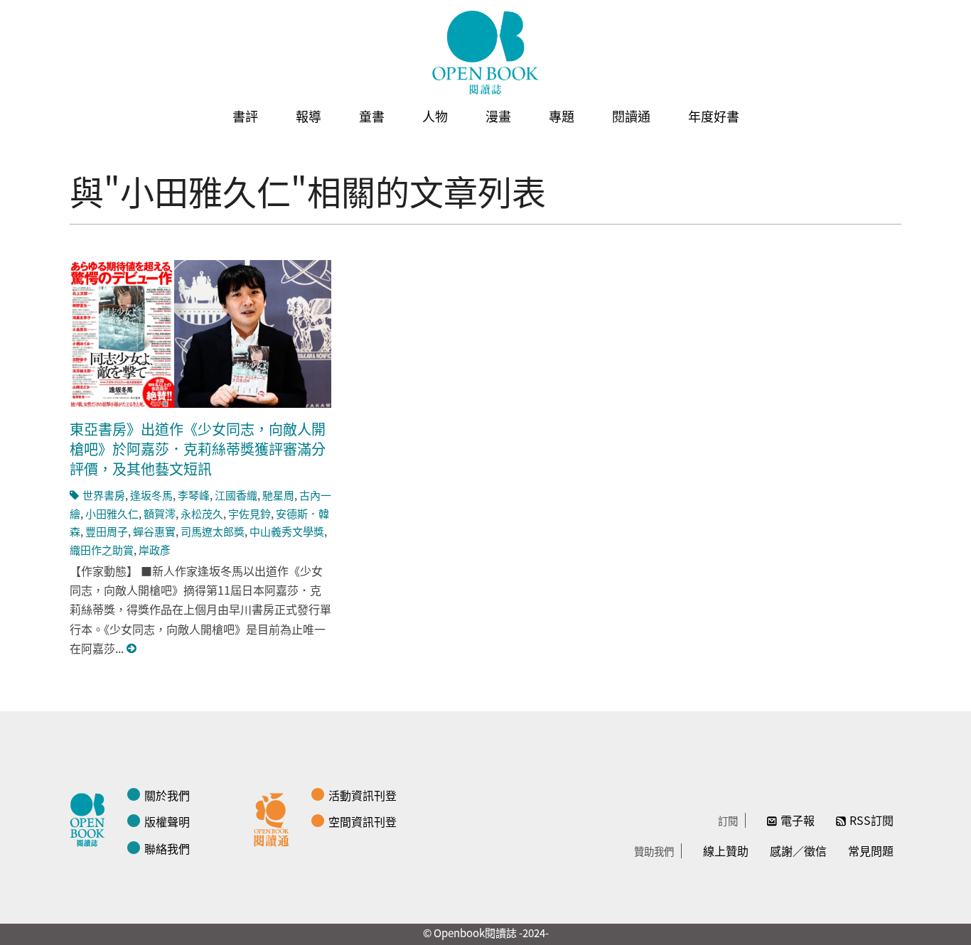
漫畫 (498, 116)
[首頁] (485, 52)
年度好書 (713, 116)
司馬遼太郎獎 (213, 531)
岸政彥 (155, 549)
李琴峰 (194, 494)
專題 (561, 116)
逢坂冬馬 (151, 494)
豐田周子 (106, 531)
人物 (435, 116)
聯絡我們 (167, 848)
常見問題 (871, 850)
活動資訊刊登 (362, 795)
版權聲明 (167, 821)
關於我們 (167, 795)
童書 (372, 116)
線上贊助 (726, 850)
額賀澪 (160, 513)
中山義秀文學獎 (287, 531)
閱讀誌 (91, 817)
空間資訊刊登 (362, 821)
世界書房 (103, 494)
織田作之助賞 (102, 549)
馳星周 (278, 494)
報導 (308, 116)
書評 (245, 116)
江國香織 (236, 494)
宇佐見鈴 (249, 513)
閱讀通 (631, 116)
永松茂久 (202, 513)
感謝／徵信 (798, 850)
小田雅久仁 (112, 513)
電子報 (797, 819)
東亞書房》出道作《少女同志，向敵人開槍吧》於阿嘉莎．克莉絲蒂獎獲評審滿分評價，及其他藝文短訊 (198, 448)
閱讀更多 (132, 648)
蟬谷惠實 (154, 531)
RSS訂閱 (871, 819)
